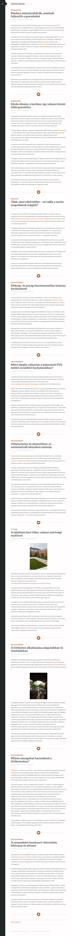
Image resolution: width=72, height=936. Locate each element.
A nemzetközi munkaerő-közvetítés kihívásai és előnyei (34, 844)
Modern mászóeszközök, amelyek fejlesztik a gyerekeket (32, 14)
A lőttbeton (14, 770)
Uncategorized (17, 282)
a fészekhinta (62, 130)
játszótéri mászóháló (44, 44)
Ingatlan (14, 199)
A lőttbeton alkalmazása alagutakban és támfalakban (37, 649)
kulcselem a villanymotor (18, 461)
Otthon (14, 529)
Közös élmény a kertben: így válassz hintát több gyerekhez (38, 105)
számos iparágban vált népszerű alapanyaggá (24, 384)
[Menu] (3, 4)
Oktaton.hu (18, 4)
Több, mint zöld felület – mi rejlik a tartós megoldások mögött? (37, 203)
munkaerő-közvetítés (24, 857)
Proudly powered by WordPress (19, 931)
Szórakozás (16, 10)
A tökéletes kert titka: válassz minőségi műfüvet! (36, 534)
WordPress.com (46, 931)
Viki (31, 19)
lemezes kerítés (58, 300)
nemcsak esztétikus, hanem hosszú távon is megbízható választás (38, 219)
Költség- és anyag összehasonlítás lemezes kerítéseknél (38, 287)
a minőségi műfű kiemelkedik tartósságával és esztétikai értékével (31, 583)
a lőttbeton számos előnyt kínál (55, 664)
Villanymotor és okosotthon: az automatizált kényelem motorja (31, 445)
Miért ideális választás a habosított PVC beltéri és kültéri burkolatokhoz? (37, 366)
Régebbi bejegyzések (16, 922)
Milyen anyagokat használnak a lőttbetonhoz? (31, 759)
